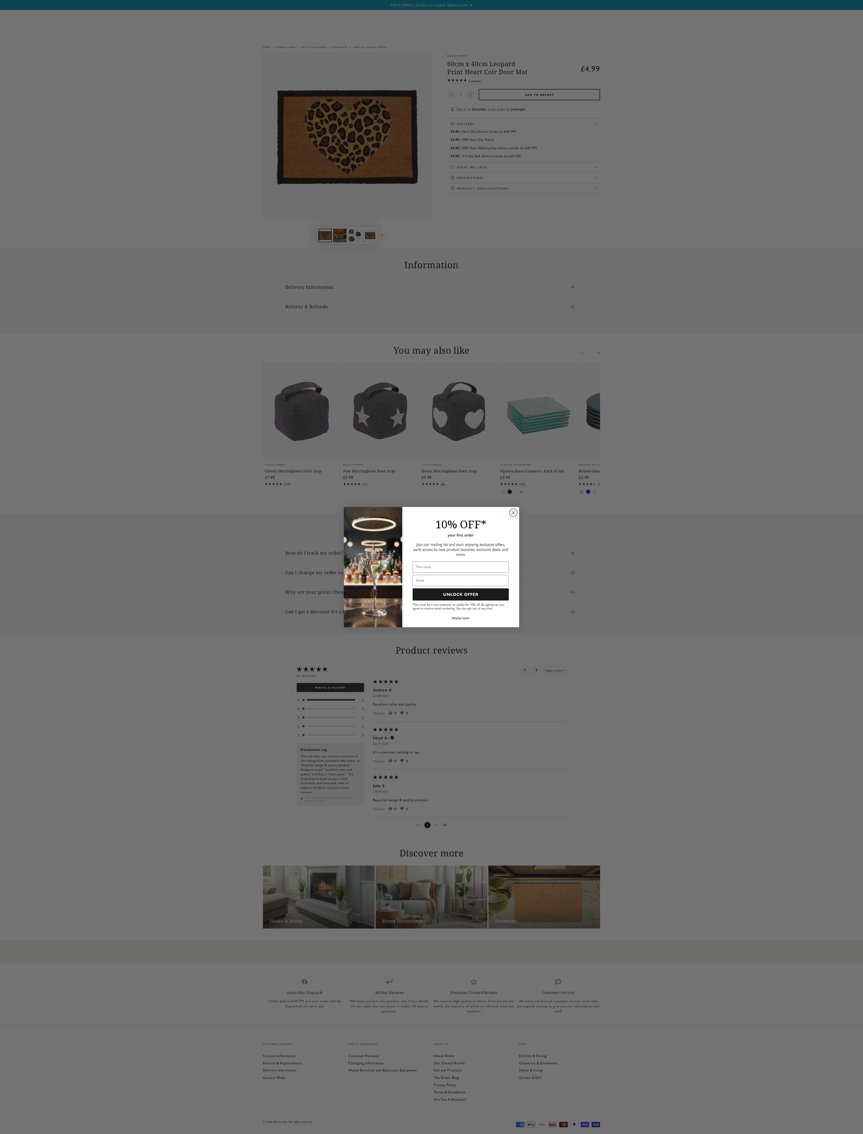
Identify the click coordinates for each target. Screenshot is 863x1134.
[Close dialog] (513, 513)
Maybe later (460, 618)
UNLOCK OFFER (460, 594)
